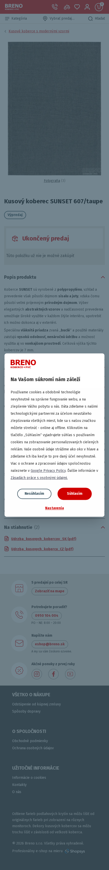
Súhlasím (74, 493)
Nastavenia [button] (54, 508)
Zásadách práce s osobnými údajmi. (39, 478)
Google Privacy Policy (48, 471)
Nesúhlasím (34, 493)
